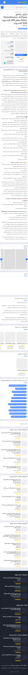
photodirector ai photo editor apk (19, 401)
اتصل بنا (10, 668)
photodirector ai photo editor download (17, 404)
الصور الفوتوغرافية (18, 12)
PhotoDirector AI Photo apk (20, 394)
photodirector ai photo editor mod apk (17, 410)
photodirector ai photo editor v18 (19, 416)
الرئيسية (25, 12)
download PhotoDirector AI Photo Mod (17, 385)
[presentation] (26, 259)
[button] (2, 7)
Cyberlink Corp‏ (10, 43)
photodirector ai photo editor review (18, 413)
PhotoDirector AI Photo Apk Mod (19, 397)
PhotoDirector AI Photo (21, 388)
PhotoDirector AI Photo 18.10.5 (19, 391)
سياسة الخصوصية (17, 668)
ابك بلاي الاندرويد (5, 665)
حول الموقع (4, 668)
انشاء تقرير (21, 61)
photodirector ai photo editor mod (18, 407)
